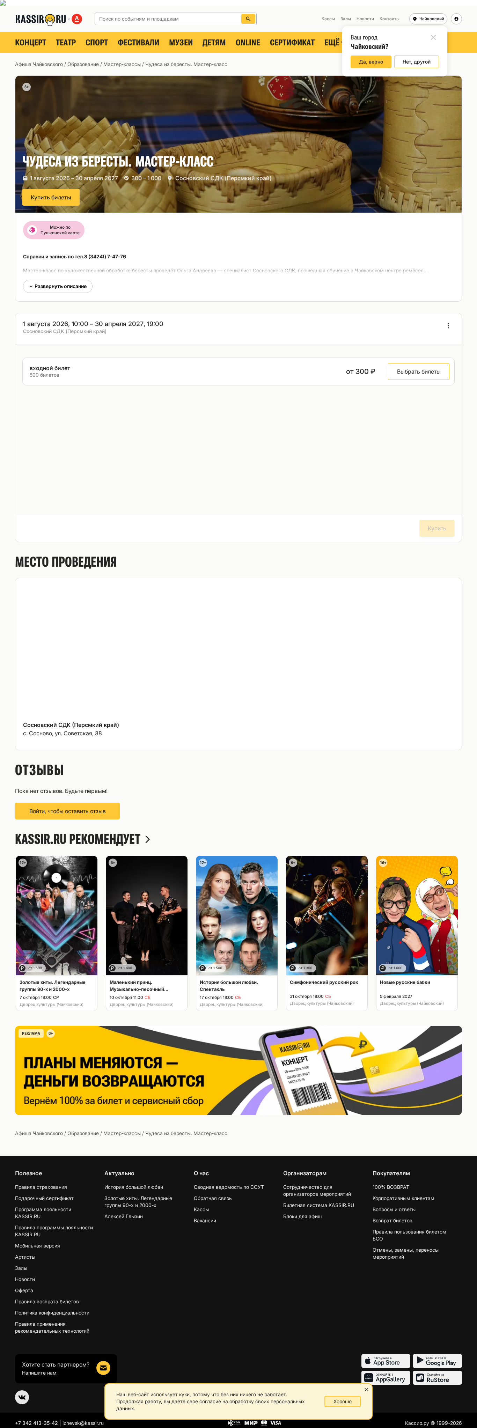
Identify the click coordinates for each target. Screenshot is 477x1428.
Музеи (181, 42)
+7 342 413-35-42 (36, 1423)
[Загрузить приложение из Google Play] (437, 1361)
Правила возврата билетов (47, 1301)
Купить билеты (51, 197)
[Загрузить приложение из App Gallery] (385, 1378)
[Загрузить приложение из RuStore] (437, 1378)
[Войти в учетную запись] (456, 18)
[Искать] (248, 19)
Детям (214, 42)
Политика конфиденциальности (52, 1313)
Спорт (97, 42)
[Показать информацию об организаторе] (448, 325)
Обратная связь (213, 1198)
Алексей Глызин (123, 1216)
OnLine (248, 42)
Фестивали (138, 42)
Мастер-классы (122, 64)
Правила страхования (41, 1187)
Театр (66, 42)
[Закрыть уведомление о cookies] (366, 1389)
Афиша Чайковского (39, 64)
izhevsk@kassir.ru (83, 1423)
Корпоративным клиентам (403, 1198)
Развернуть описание (61, 286)
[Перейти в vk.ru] (22, 1397)
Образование (83, 64)
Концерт (30, 42)
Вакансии (205, 1220)
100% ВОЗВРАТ (391, 1187)
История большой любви (133, 1187)
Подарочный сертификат (44, 1198)
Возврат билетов (392, 1220)
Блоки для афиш (302, 1216)
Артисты (25, 1257)
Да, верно (371, 62)
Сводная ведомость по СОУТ (229, 1187)
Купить (437, 528)
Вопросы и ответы (394, 1209)
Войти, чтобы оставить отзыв (67, 811)
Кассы (201, 1209)
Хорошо (342, 1401)
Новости (25, 1279)
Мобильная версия (37, 1246)
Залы (21, 1268)
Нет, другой (417, 62)
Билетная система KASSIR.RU (318, 1205)
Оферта (24, 1290)
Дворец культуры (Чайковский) (51, 1004)
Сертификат (292, 42)
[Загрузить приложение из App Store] (385, 1361)
